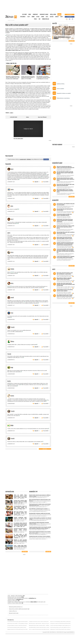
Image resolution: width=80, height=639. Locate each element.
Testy (28, 16)
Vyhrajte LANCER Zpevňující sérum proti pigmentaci (62, 37)
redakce (22, 597)
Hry (39, 19)
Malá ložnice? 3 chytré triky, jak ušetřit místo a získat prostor (60, 629)
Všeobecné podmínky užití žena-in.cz (15, 606)
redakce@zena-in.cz (32, 598)
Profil (35, 19)
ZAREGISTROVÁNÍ (23, 159)
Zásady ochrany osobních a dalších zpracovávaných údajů (19, 609)
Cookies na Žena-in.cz (13, 611)
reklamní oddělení (33, 602)
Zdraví (42, 16)
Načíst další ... (45, 449)
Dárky (29, 14)
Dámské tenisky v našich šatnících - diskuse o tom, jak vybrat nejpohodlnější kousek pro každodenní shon (39, 623)
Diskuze (57, 16)
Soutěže (51, 16)
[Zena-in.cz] (11, 17)
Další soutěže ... (71, 40)
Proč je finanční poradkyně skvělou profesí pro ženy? (16, 627)
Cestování (24, 14)
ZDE (23, 595)
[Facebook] (72, 19)
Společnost (22, 16)
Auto (47, 16)
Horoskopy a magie (44, 14)
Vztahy (37, 16)
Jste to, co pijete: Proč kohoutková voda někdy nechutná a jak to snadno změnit (39, 629)
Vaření (33, 16)
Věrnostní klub (45, 19)
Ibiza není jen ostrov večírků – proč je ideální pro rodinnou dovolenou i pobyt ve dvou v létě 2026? (18, 623)
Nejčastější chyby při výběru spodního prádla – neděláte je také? (39, 625)
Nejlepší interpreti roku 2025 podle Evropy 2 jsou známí (17, 629)
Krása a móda (53, 14)
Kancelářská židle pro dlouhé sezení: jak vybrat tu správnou (39, 627)
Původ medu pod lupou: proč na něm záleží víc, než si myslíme (60, 627)
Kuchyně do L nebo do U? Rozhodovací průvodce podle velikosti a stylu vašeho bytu (60, 623)
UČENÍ (11, 112)
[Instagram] (69, 19)
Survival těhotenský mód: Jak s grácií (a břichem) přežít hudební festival (18, 621)
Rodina (59, 14)
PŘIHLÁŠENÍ (29, 159)
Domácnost (35, 14)
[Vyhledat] (67, 19)
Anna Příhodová (43, 117)
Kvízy (61, 16)
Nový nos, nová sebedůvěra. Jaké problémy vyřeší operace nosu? (60, 621)
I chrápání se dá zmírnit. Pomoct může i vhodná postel (38, 621)
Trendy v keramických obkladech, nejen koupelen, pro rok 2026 (60, 625)
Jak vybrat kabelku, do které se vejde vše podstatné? (17, 625)
